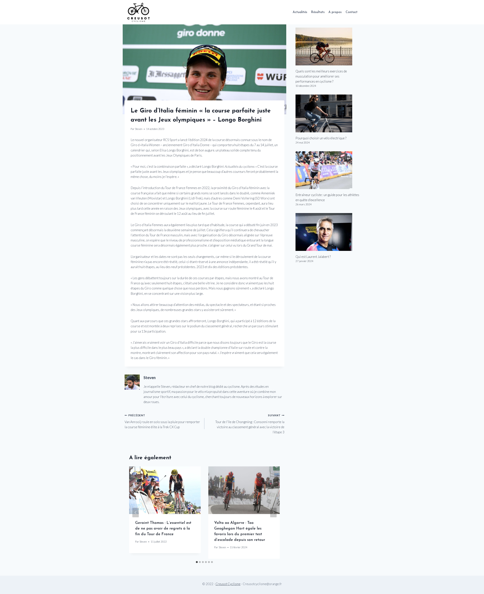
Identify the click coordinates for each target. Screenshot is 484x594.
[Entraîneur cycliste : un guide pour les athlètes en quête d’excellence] (327, 170)
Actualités (300, 12)
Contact (352, 12)
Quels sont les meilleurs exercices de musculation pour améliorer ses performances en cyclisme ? (321, 76)
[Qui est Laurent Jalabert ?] (327, 232)
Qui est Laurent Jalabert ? (313, 257)
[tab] (197, 562)
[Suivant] (273, 512)
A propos (335, 12)
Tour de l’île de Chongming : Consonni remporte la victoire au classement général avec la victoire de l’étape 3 (249, 424)
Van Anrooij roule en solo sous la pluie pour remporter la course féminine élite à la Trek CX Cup (162, 421)
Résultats (318, 12)
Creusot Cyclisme (228, 584)
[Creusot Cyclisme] (139, 12)
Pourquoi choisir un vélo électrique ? (321, 138)
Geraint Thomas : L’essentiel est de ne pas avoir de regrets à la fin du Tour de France (163, 528)
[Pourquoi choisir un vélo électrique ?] (327, 113)
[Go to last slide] (135, 512)
